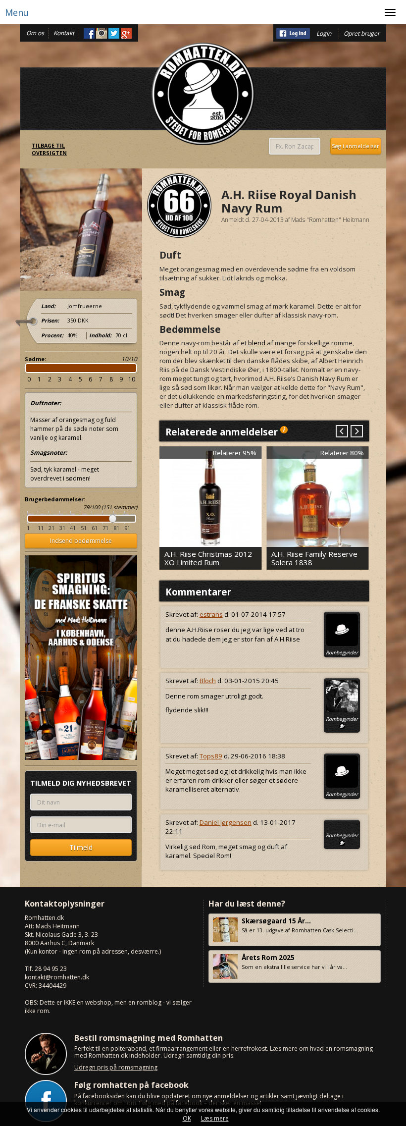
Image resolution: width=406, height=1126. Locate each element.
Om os (35, 33)
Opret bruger (362, 33)
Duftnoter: (45, 403)
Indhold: (100, 335)
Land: (48, 306)
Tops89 (211, 755)
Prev (342, 431)
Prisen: (50, 320)
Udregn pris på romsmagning (115, 1067)
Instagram (101, 33)
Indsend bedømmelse (81, 540)
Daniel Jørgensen (226, 822)
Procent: (52, 335)
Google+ (126, 33)
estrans (211, 614)
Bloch (208, 680)
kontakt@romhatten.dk (57, 977)
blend (256, 342)
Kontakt (63, 33)
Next (356, 431)
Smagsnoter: (48, 452)
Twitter (113, 33)
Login (323, 33)
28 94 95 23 (51, 969)
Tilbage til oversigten (49, 149)
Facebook (89, 33)
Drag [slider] (112, 519)
